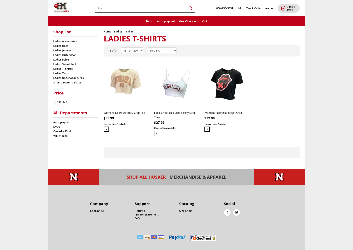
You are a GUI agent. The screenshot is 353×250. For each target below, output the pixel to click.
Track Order (254, 8)
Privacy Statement (147, 214)
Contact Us (97, 211)
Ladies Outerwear (64, 55)
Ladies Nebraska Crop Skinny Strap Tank (175, 115)
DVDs (56, 126)
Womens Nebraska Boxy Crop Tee (124, 112)
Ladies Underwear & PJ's (68, 78)
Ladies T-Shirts (63, 68)
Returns (140, 211)
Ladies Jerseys (62, 50)
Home (107, 31)
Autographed (166, 21)
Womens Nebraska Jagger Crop (223, 112)
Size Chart (185, 211)
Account (270, 8)
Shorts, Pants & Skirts (67, 82)
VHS (204, 21)
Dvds (149, 21)
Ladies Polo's (61, 59)
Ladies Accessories (65, 41)
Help (240, 8)
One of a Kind (62, 131)
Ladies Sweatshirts (65, 64)
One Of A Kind (188, 21)
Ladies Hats (60, 46)
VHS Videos (60, 136)
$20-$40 (62, 102)
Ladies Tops (61, 73)
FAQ (137, 218)
